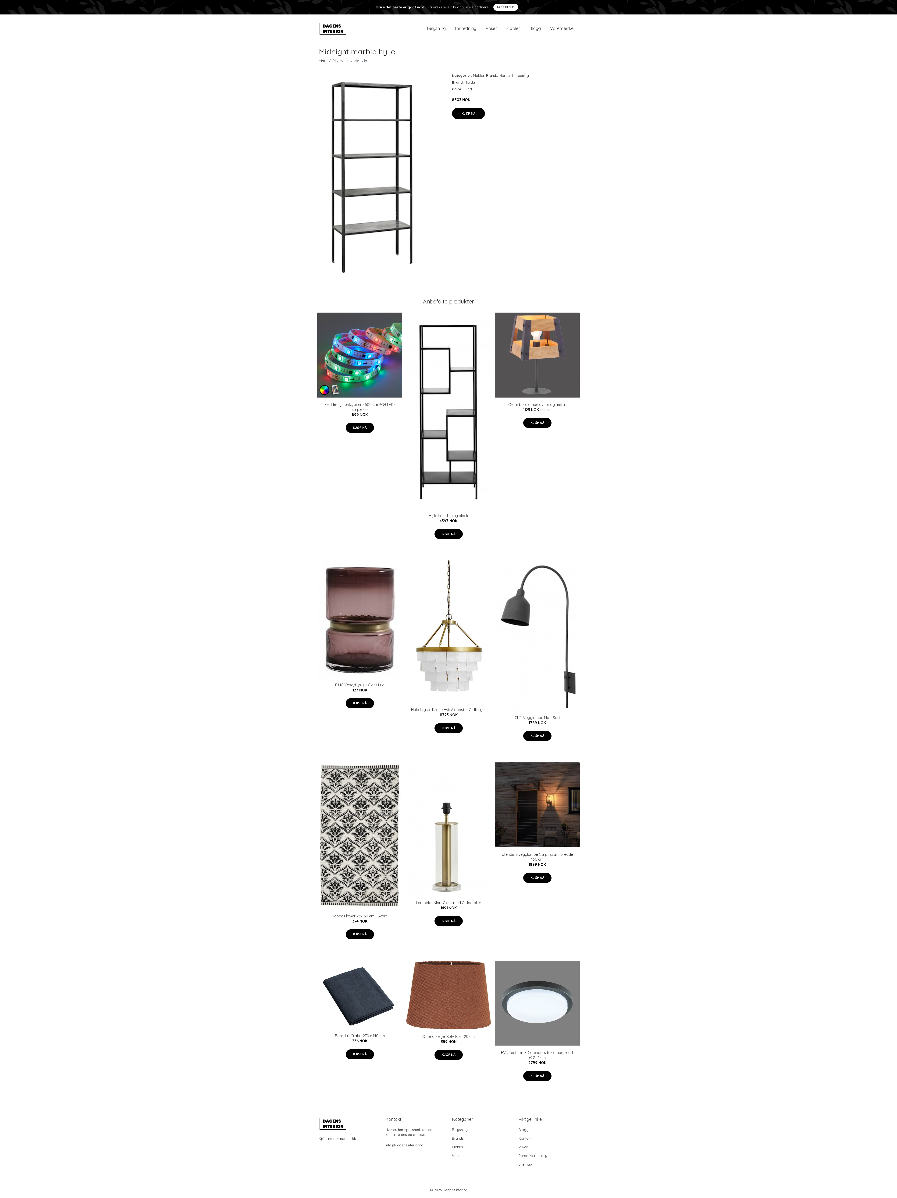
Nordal (504, 75)
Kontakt (525, 1138)
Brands (492, 75)
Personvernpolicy (533, 1155)
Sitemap (525, 1164)
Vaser (491, 28)
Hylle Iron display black (448, 515)
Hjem (323, 60)
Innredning (465, 28)
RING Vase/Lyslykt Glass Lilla (359, 685)
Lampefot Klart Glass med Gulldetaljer (448, 902)
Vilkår (523, 1147)
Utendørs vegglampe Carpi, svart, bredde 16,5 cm (537, 857)
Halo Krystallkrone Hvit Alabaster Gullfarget (448, 709)
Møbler (513, 28)
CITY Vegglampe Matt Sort (537, 717)
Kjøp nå (468, 113)
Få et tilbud (505, 7)
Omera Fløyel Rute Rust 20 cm (448, 1036)
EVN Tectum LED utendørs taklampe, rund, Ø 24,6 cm (537, 1055)
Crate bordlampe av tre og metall (537, 404)
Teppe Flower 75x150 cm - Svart (360, 916)
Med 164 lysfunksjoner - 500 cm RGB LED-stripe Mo (359, 407)
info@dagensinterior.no (404, 1145)
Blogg (535, 28)
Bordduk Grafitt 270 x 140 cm (360, 1035)
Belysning (436, 28)
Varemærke (561, 28)
